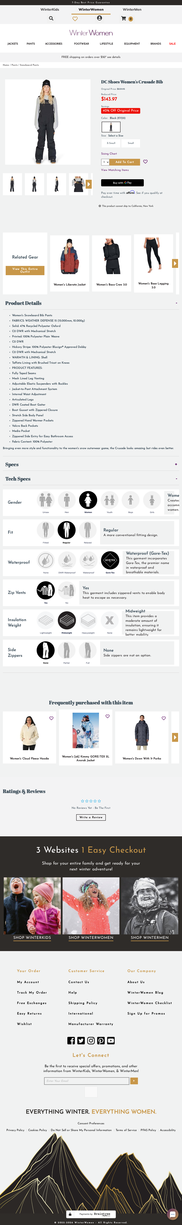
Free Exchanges (32, 1003)
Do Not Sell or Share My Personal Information (81, 1130)
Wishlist (24, 1024)
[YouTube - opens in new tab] (111, 1041)
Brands (156, 44)
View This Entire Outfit (25, 270)
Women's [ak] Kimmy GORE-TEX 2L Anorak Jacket (85, 758)
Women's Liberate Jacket (70, 284)
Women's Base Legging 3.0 (153, 285)
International (80, 1013)
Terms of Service (126, 1130)
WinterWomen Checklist (149, 1003)
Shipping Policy (83, 1003)
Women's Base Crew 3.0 (111, 284)
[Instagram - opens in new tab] (91, 1041)
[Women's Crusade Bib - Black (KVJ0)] (12, 182)
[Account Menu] (99, 19)
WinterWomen (91, 9)
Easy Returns (29, 1013)
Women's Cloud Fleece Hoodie (29, 758)
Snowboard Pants (29, 65)
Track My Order (32, 992)
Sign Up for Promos (146, 1013)
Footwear (81, 44)
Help (72, 992)
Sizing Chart (109, 153)
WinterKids (50, 9)
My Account (28, 982)
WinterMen (132, 9)
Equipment (132, 44)
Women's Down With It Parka (142, 758)
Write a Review (91, 817)
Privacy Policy (15, 1130)
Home (6, 65)
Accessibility (168, 1130)
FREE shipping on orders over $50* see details (91, 57)
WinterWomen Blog (145, 992)
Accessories (53, 44)
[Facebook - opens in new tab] (71, 1041)
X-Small (111, 143)
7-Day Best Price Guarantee (91, 2)
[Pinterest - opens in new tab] (101, 1041)
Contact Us (78, 982)
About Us (136, 982)
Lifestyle (106, 44)
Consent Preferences (91, 1123)
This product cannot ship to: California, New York (127, 206)
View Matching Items (115, 170)
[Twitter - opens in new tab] (81, 1041)
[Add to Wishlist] (145, 162)
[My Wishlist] (75, 19)
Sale (172, 44)
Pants (31, 44)
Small (131, 143)
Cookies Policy (37, 1130)
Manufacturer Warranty (91, 1024)
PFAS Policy (148, 1130)
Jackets (12, 44)
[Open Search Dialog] (51, 19)
